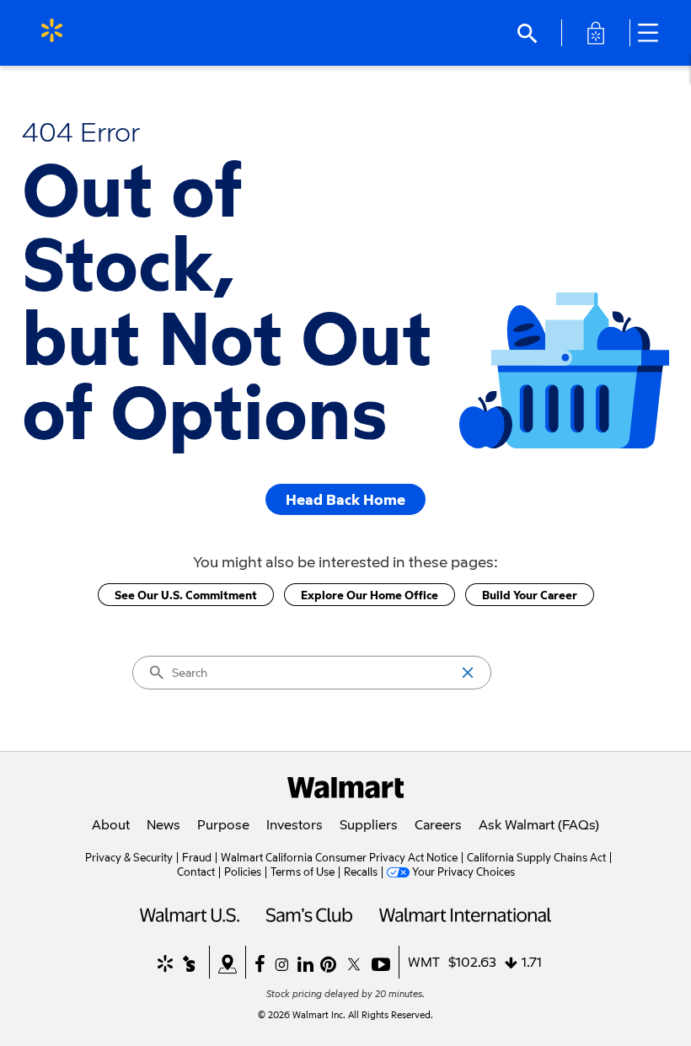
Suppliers (369, 824)
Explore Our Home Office (369, 595)
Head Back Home (345, 499)
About (111, 824)
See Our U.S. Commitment (186, 595)
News (163, 824)
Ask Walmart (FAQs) (539, 824)
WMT (424, 961)
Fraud (197, 857)
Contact (196, 871)
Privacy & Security (129, 857)
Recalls (361, 871)
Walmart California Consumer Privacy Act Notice (339, 857)
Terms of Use (303, 871)
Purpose (223, 824)
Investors (294, 824)
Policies (242, 871)
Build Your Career (529, 595)
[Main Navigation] (654, 33)
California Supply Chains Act (536, 857)
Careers (438, 824)
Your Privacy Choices (463, 871)
